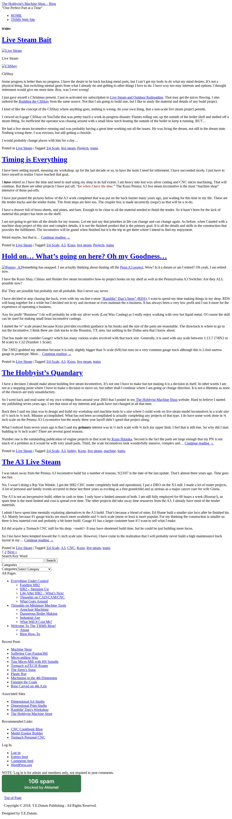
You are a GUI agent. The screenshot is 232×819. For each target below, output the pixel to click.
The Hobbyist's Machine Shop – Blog (29, 4)
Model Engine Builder (27, 733)
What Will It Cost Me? (36, 622)
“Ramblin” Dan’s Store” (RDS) (124, 298)
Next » (12, 552)
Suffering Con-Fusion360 (29, 653)
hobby (71, 451)
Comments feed (22, 761)
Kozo (71, 245)
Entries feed (19, 757)
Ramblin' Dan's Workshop (29, 710)
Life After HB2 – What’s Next (41, 593)
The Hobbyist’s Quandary (42, 372)
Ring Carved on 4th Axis (29, 686)
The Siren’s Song (23, 670)
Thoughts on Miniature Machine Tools (38, 605)
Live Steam (24, 148)
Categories (9, 569)
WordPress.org (21, 765)
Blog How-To (30, 634)
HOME (16, 15)
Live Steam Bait (26, 40)
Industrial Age (30, 618)
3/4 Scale (52, 148)
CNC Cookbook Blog (27, 729)
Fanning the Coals (24, 682)
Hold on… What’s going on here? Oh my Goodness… (84, 256)
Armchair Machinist (34, 609)
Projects (83, 148)
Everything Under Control (29, 581)
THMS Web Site (23, 20)
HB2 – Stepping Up (34, 589)
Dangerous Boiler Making (38, 613)
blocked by (47, 785)
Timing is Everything (34, 159)
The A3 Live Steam (31, 462)
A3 (63, 245)
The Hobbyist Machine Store (31, 714)
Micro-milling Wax (24, 657)
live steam (68, 148)
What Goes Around (34, 601)
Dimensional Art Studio (28, 701)
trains (94, 148)
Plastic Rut (18, 674)
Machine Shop (21, 649)
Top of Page (13, 798)
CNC (71, 548)
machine (110, 451)
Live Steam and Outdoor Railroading (136, 97)
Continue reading (55, 237)
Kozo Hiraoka (121, 439)
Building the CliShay (34, 101)
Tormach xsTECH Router (29, 666)
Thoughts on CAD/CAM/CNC (42, 597)
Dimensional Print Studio (29, 706)
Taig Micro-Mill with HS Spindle (34, 662)
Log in (15, 753)
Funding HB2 (30, 585)
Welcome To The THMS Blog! (33, 626)
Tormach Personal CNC (28, 737)
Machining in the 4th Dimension (34, 678)
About (24, 630)
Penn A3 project (131, 267)
